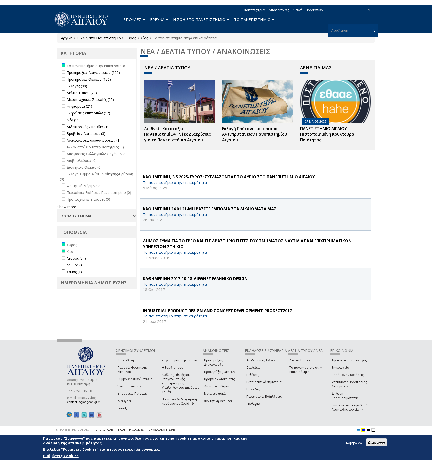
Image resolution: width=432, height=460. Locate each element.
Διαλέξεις (253, 367)
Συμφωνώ (354, 442)
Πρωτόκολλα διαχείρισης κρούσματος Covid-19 (180, 401)
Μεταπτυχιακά (215, 393)
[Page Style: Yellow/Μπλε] (364, 430)
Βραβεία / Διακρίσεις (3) (86, 133)
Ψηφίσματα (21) (79, 106)
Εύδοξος (124, 408)
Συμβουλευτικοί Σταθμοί (136, 379)
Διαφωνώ (376, 442)
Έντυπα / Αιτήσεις (131, 386)
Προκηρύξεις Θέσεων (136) (89, 79)
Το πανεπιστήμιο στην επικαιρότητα (306, 369)
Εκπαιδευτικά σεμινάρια (264, 382)
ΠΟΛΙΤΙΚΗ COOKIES (131, 429)
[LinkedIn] (91, 415)
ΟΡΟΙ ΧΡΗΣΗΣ (105, 429)
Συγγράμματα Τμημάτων (179, 360)
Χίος (144, 37)
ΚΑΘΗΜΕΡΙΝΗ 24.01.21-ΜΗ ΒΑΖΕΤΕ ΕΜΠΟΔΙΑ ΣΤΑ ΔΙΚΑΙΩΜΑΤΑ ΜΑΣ (209, 209)
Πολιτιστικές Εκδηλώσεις (264, 396)
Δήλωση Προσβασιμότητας (345, 395)
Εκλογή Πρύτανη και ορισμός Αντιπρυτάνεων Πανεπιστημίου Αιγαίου (254, 134)
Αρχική (66, 37)
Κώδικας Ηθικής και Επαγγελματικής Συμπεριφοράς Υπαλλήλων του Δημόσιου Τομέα (181, 383)
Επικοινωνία (340, 367)
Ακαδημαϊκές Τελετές (261, 360)
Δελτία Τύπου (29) (82, 92)
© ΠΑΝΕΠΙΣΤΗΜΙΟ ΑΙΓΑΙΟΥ (73, 429)
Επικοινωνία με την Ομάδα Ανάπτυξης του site (351, 407)
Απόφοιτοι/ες (279, 10)
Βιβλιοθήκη (126, 360)
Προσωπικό (314, 10)
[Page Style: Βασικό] (358, 430)
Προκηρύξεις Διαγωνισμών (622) (93, 72)
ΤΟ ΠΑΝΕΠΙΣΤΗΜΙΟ (253, 19)
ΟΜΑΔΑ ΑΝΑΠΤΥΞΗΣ (162, 429)
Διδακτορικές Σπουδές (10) (89, 126)
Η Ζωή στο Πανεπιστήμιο (99, 37)
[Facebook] (76, 415)
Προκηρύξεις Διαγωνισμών (213, 362)
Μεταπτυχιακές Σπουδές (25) (90, 99)
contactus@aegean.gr (83, 402)
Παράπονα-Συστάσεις (348, 375)
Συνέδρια (253, 404)
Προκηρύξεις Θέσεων (219, 372)
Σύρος (130, 37)
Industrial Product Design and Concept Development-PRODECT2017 (217, 310)
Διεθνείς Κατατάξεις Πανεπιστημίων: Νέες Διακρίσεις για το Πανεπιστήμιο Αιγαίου (177, 134)
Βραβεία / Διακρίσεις (219, 379)
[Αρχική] (84, 19)
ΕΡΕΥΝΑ (158, 19)
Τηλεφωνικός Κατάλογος (349, 360)
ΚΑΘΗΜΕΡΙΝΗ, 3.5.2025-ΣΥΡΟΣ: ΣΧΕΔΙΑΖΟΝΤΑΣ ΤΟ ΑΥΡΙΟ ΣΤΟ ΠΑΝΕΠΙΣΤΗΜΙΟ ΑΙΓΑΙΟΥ (229, 177)
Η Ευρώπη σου (173, 367)
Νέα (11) (73, 120)
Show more (67, 206)
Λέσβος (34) (76, 258)
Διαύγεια (124, 401)
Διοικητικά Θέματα (218, 386)
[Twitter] (84, 415)
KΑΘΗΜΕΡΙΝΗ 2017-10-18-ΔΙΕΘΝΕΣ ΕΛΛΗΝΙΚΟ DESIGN (195, 278)
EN (368, 10)
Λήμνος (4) (75, 265)
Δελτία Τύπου (300, 360)
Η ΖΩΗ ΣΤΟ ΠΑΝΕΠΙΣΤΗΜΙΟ (199, 19)
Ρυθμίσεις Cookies (61, 455)
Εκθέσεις (252, 375)
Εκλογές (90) (77, 86)
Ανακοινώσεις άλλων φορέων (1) (94, 140)
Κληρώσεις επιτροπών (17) (88, 113)
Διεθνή (297, 10)
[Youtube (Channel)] (99, 415)
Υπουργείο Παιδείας (133, 393)
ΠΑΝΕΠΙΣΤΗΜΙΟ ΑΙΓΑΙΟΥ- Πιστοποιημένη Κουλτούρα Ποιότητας (327, 134)
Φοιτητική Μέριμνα (218, 401)
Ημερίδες (253, 389)
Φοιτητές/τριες (255, 10)
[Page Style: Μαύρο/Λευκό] (374, 430)
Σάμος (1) (74, 271)
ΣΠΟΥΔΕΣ (133, 19)
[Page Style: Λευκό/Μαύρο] (368, 430)
